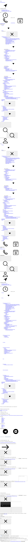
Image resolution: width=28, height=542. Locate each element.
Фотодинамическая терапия (9, 188)
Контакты (3, 121)
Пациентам (3, 116)
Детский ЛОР (6, 81)
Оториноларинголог (6, 58)
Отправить (20, 458)
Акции (2, 100)
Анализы (3, 25)
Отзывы (4, 239)
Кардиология (5, 52)
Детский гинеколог (6, 82)
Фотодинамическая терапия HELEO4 (8, 213)
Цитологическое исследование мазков (10, 42)
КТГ (3, 90)
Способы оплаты (5, 237)
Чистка (5, 214)
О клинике (3, 225)
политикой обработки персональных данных (20, 481)
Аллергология (6, 196)
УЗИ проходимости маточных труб (8, 208)
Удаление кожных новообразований (8, 216)
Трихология (5, 78)
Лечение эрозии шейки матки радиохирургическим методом (13, 158)
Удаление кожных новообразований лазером (11, 217)
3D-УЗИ (5, 84)
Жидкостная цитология (8, 43)
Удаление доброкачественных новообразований (11, 70)
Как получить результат (6, 236)
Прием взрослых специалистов (6, 37)
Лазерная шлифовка (6, 93)
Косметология (4, 92)
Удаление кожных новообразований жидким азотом (12, 218)
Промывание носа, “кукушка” (9, 180)
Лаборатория (4, 227)
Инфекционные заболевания (7, 77)
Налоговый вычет (5, 238)
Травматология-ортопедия (7, 175)
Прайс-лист (3, 230)
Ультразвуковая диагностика (6, 83)
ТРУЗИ (5, 89)
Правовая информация (12, 442)
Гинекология (5, 157)
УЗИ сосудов (5, 207)
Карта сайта (3, 422)
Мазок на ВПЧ (7, 163)
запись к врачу (4, 415)
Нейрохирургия (6, 55)
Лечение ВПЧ (7, 69)
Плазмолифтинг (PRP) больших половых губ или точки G (12, 38)
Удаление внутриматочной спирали (10, 41)
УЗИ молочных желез (6, 88)
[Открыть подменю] (9, 103)
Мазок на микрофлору (8, 161)
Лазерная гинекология (7, 169)
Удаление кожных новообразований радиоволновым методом (13, 97)
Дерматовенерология (6, 68)
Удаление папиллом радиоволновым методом (11, 59)
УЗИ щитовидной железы (7, 206)
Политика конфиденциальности (6, 442)
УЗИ (4, 203)
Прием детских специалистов (6, 80)
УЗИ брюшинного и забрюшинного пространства (10, 205)
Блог (3, 120)
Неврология (5, 176)
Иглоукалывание (8, 57)
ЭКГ (6, 172)
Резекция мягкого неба (8, 60)
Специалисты (3, 99)
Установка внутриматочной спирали (10, 160)
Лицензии (4, 106)
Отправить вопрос (2, 481)
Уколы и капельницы (5, 211)
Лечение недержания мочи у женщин (10, 170)
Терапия (5, 54)
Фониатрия (7, 178)
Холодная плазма (6, 95)
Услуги (2, 30)
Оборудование (4, 108)
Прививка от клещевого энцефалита (8, 91)
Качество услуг (5, 107)
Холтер (6, 173)
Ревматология (6, 67)
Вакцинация (4, 210)
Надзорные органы (5, 109)
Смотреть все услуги (4, 36)
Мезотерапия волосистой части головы (10, 79)
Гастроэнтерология (6, 66)
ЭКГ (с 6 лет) (7, 53)
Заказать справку (23, 541)
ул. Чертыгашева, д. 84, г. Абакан (5, 10)
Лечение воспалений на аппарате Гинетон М (11, 39)
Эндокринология (6, 51)
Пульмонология (6, 197)
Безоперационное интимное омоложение (10, 50)
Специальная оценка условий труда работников (8, 228)
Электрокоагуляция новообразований (10, 190)
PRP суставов (7, 56)
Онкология (5, 187)
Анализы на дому (5, 117)
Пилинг (5, 94)
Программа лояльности (5, 119)
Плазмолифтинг (6, 96)
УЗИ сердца (5, 85)
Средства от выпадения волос (9, 199)
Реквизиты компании (5, 110)
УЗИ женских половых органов (8, 86)
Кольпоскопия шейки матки (9, 40)
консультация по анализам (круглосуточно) (15, 415)
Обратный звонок (2, 255)
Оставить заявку (20, 495)
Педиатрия (5, 200)
